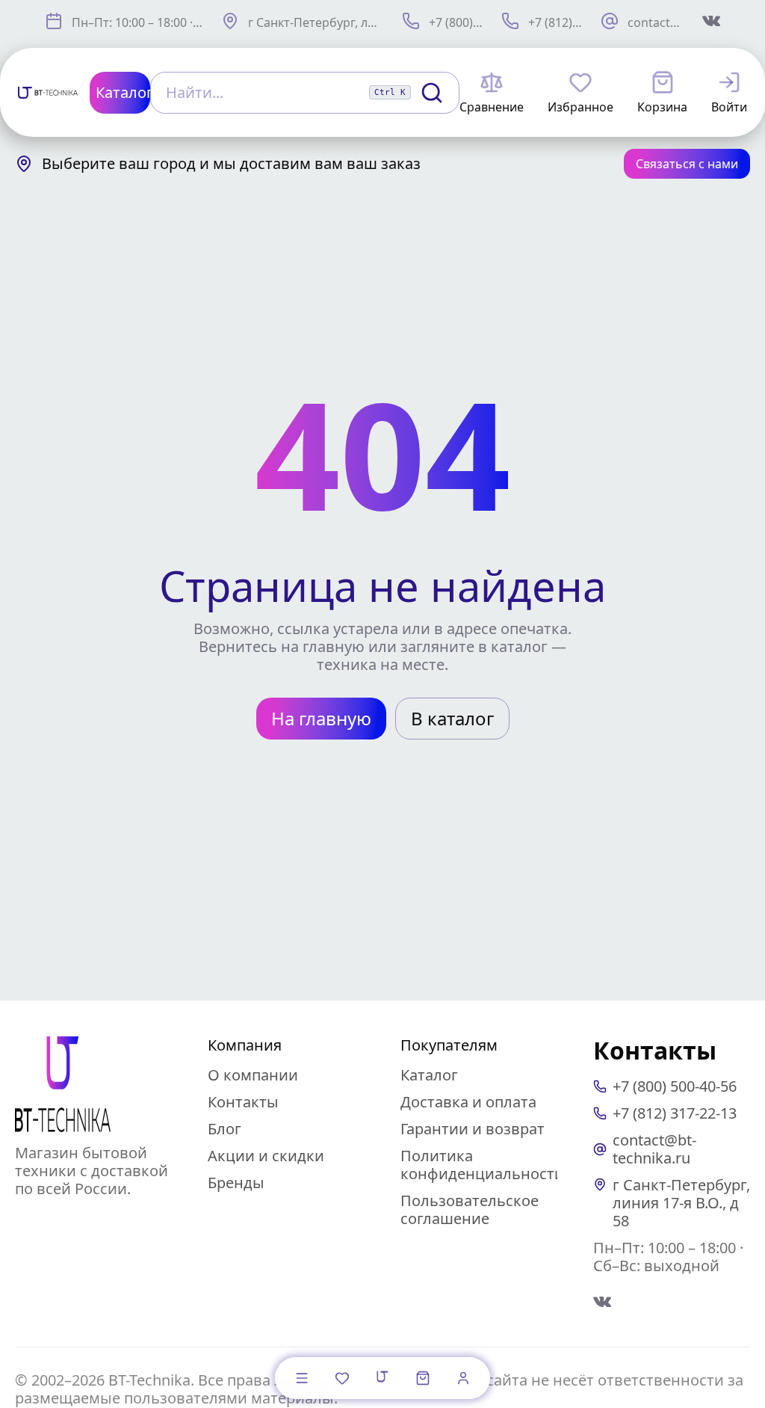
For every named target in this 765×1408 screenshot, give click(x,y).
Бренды (236, 1182)
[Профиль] (463, 1378)
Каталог (429, 1075)
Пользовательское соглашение (469, 1209)
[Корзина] (423, 1378)
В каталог (452, 718)
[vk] (602, 1302)
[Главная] (382, 1377)
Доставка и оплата (468, 1102)
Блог (224, 1129)
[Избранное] (342, 1378)
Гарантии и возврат (472, 1129)
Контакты (243, 1102)
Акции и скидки (266, 1156)
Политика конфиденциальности (482, 1165)
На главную (321, 718)
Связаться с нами (687, 164)
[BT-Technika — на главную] (63, 1084)
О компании (253, 1075)
